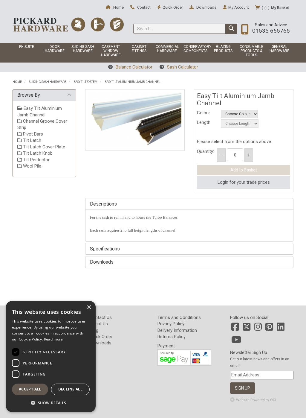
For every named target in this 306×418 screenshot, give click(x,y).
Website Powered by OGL (256, 400)
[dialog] (51, 356)
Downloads (205, 7)
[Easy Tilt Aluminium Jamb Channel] (135, 119)
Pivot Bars (32, 134)
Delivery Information (177, 330)
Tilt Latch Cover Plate (43, 147)
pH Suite (26, 47)
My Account (238, 7)
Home (118, 7)
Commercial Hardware (167, 49)
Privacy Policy (170, 323)
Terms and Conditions (179, 317)
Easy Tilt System (85, 81)
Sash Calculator (182, 67)
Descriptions (103, 204)
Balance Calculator (133, 67)
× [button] (89, 307)
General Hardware (279, 49)
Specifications (105, 249)
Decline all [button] (70, 389)
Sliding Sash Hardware (82, 49)
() (275, 7)
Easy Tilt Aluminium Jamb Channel (132, 81)
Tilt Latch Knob (37, 153)
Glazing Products (223, 49)
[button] (51, 402)
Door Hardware (55, 49)
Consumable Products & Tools (251, 51)
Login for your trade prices (244, 182)
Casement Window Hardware (111, 51)
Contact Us (101, 317)
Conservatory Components (196, 49)
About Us (99, 323)
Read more (53, 339)
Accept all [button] (30, 389)
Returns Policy (171, 336)
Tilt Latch (31, 140)
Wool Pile (31, 166)
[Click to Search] (231, 29)
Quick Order (101, 336)
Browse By (28, 95)
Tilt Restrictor (36, 159)
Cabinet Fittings (139, 49)
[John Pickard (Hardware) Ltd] (68, 24)
